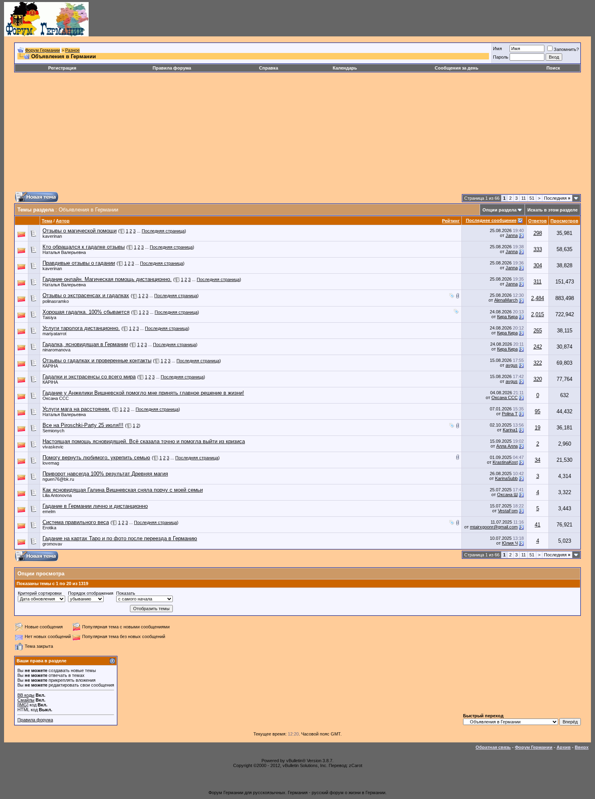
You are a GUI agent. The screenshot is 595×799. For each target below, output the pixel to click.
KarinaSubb (506, 478)
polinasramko (55, 301)
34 (537, 460)
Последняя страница (163, 230)
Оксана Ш (507, 494)
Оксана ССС (55, 398)
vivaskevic (53, 446)
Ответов (537, 220)
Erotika (49, 527)
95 (537, 411)
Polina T (510, 413)
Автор (63, 220)
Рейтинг (451, 220)
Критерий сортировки (40, 593)
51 (531, 198)
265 (537, 331)
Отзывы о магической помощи (79, 231)
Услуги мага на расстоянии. (76, 409)
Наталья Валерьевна (64, 252)
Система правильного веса (75, 522)
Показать (125, 593)
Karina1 (510, 429)
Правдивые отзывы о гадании (78, 263)
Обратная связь (493, 747)
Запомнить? (566, 49)
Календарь (345, 68)
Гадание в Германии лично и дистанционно (95, 506)
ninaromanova (56, 349)
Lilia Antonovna (57, 495)
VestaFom (508, 510)
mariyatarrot (54, 333)
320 (537, 379)
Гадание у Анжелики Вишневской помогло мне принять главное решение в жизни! (143, 393)
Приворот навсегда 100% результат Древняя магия (105, 474)
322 (537, 363)
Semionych (53, 430)
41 (537, 525)
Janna (512, 235)
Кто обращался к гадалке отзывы (83, 247)
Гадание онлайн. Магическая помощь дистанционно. (107, 279)
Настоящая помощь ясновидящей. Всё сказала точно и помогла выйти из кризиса (143, 441)
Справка (268, 68)
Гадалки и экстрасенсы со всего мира (89, 377)
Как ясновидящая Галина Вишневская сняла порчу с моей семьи (122, 490)
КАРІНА (50, 366)
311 (537, 282)
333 (537, 249)
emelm (48, 511)
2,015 (537, 314)
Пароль (500, 57)
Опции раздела (499, 209)
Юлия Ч (510, 543)
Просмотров (564, 220)
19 (537, 428)
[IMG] (22, 704)
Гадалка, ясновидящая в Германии (85, 344)
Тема (47, 220)
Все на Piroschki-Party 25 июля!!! (82, 425)
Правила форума (172, 68)
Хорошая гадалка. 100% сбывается (86, 312)
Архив (564, 747)
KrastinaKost (505, 462)
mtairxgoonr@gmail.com (494, 526)
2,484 (537, 298)
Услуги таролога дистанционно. (81, 328)
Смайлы (25, 700)
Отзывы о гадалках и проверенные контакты (96, 360)
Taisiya (49, 317)
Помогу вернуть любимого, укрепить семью (96, 457)
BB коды (25, 695)
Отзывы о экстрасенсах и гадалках (85, 295)
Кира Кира (507, 316)
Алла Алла (507, 446)
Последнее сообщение (491, 220)
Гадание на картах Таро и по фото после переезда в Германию (119, 538)
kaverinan (52, 236)
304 (537, 265)
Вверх (582, 747)
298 (537, 233)
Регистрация (62, 68)
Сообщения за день (456, 68)
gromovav (52, 543)
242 (537, 347)
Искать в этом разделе (552, 209)
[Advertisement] (257, 135)
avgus (512, 365)
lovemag (50, 463)
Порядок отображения (90, 593)
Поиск (553, 68)
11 (523, 198)
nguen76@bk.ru (58, 479)
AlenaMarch (506, 300)
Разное (72, 50)
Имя (497, 48)
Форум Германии (42, 50)
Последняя (557, 198)
